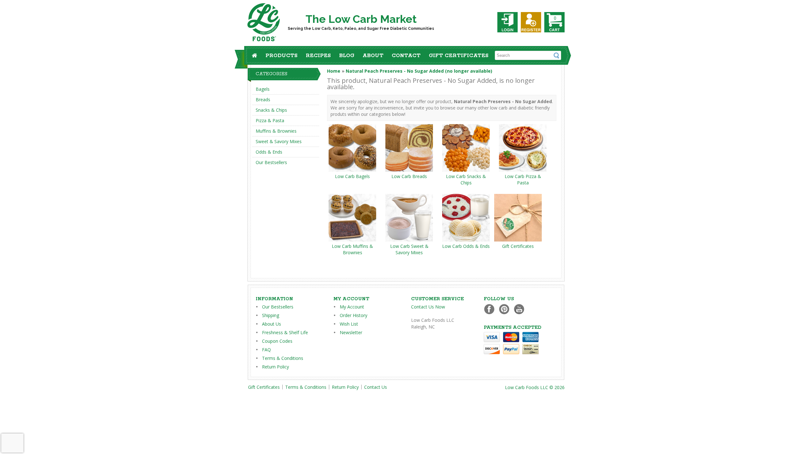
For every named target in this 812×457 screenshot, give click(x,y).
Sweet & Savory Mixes (279, 141)
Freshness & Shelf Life (285, 332)
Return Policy (275, 367)
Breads (263, 99)
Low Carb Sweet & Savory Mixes (409, 249)
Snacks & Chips (271, 110)
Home (333, 71)
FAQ (266, 350)
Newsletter (351, 332)
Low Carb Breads (409, 176)
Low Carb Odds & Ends (466, 246)
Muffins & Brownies (276, 131)
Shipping (270, 315)
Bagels (263, 89)
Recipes (318, 55)
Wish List (349, 324)
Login (507, 22)
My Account (352, 307)
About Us (271, 324)
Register (531, 22)
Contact (406, 55)
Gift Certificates (458, 55)
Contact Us (375, 387)
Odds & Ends (269, 152)
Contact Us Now (428, 307)
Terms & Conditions (282, 358)
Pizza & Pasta (270, 120)
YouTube (521, 309)
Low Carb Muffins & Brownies (352, 249)
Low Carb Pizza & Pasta (523, 179)
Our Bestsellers (271, 162)
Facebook (491, 309)
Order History (353, 315)
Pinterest (506, 309)
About (373, 55)
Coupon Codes (277, 341)
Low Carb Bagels (352, 176)
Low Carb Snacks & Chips (466, 179)
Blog (346, 55)
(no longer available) (419, 71)
